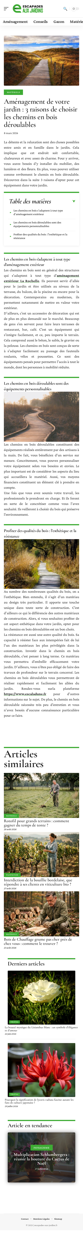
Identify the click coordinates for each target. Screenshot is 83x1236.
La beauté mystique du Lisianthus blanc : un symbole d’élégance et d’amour (41, 1029)
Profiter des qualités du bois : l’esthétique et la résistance (40, 236)
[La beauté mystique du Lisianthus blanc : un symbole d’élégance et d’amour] (41, 998)
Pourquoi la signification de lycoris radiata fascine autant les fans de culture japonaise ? (39, 1101)
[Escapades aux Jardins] (27, 8)
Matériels (13, 92)
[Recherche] (65, 8)
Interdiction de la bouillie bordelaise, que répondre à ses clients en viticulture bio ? (38, 882)
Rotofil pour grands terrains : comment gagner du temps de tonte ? (36, 823)
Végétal (14, 1022)
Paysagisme (42, 1147)
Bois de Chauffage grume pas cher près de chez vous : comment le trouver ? (38, 941)
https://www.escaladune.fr (25, 694)
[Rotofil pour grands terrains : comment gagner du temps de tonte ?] (41, 795)
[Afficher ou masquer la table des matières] (63, 201)
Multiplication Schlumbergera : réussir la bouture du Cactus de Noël (41, 1159)
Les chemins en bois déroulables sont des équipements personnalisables (37, 224)
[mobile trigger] (7, 8)
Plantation (12, 875)
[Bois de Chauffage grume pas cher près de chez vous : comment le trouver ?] (41, 913)
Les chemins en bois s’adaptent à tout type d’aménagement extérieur (38, 212)
